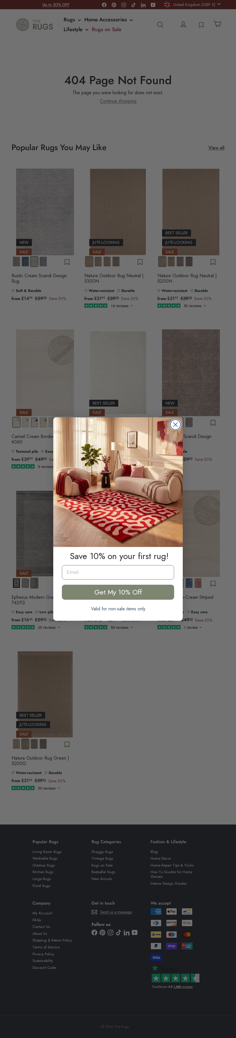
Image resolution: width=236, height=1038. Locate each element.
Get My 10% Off (118, 592)
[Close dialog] (175, 425)
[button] (118, 482)
